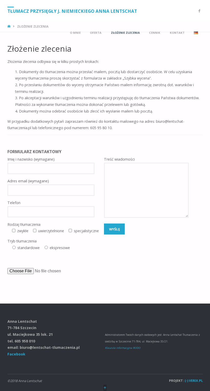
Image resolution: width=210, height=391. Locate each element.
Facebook (16, 354)
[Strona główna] (9, 26)
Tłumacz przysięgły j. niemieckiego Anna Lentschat (72, 11)
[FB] (199, 11)
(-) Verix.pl (194, 380)
